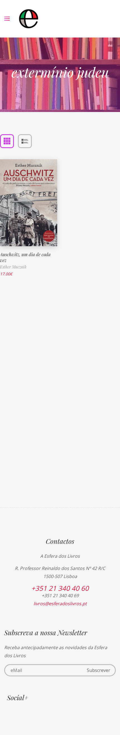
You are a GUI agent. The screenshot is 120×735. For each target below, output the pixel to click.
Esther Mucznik (13, 267)
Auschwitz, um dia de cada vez (25, 257)
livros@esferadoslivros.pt (60, 604)
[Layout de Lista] (25, 141)
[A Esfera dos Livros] (28, 18)
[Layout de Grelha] (7, 141)
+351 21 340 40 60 (60, 588)
